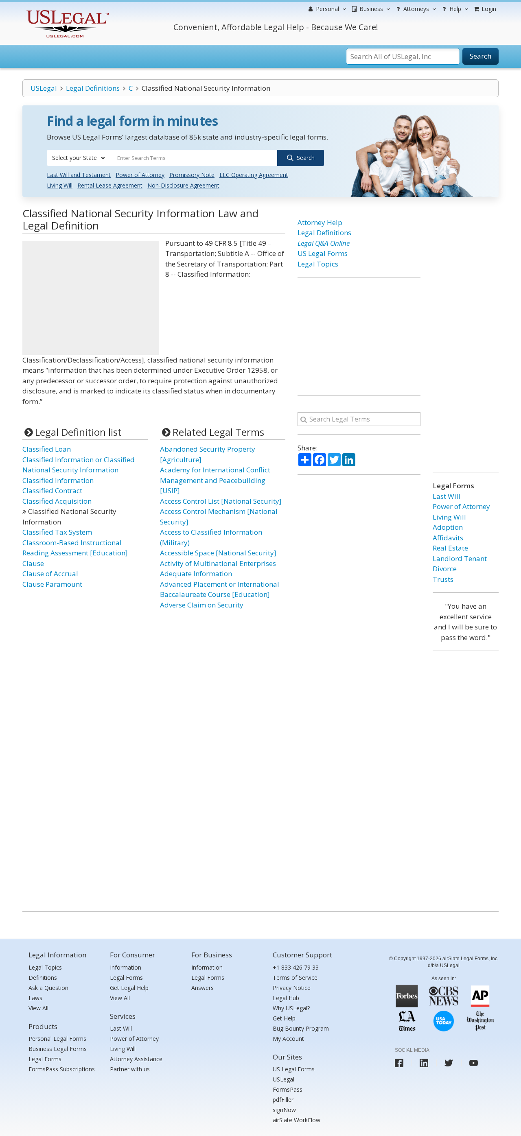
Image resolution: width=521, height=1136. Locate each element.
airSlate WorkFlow (296, 1120)
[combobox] (79, 158)
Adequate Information (196, 573)
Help (454, 9)
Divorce (445, 568)
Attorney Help (320, 222)
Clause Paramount (52, 584)
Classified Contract (52, 490)
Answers (202, 988)
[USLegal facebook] (399, 1063)
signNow (284, 1110)
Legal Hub (286, 998)
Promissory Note (192, 175)
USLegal (44, 88)
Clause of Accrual (50, 573)
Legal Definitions (93, 88)
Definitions (42, 977)
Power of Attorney (140, 175)
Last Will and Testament (79, 175)
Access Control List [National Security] (221, 501)
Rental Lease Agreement (109, 185)
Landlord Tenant (460, 558)
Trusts (443, 579)
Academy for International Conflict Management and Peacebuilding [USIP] (215, 480)
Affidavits (448, 537)
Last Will (446, 496)
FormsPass (287, 1089)
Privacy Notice (292, 988)
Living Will (59, 185)
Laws (35, 998)
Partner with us (130, 1069)
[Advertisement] (90, 298)
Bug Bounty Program (301, 1028)
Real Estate (450, 548)
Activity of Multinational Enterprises (218, 563)
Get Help (284, 1018)
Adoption (448, 527)
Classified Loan (46, 449)
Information (125, 967)
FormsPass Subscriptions (61, 1069)
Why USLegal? (291, 1008)
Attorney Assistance (136, 1059)
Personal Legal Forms (57, 1038)
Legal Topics (318, 264)
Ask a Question (48, 988)
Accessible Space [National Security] (218, 552)
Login (488, 9)
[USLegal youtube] (473, 1063)
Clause (33, 563)
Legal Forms (44, 1059)
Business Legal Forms (57, 1049)
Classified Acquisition (57, 501)
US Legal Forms (323, 253)
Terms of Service (295, 977)
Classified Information (58, 480)
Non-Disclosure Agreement (183, 185)
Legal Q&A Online (324, 243)
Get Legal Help (129, 988)
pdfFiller (283, 1099)
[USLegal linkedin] (424, 1063)
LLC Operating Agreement (253, 175)
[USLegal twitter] (448, 1063)
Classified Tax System (57, 532)
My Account (288, 1038)
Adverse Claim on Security (201, 605)
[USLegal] (66, 11)
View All (38, 1008)
